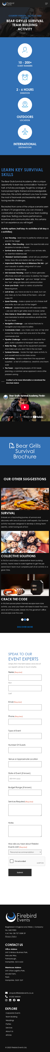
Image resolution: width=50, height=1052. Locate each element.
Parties (8, 1024)
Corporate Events (12, 1013)
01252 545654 (15, 997)
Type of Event (14, 731)
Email (15, 702)
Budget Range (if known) (20, 787)
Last (10, 693)
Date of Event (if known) (19, 773)
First (10, 683)
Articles (8, 1035)
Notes (11, 823)
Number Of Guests (16, 745)
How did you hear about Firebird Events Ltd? (23, 845)
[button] (46, 3)
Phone (15, 716)
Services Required (20, 801)
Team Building (11, 1017)
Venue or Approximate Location (23, 759)
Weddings (9, 1020)
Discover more (25, 627)
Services (8, 1028)
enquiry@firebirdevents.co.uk (21, 993)
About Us (9, 1031)
